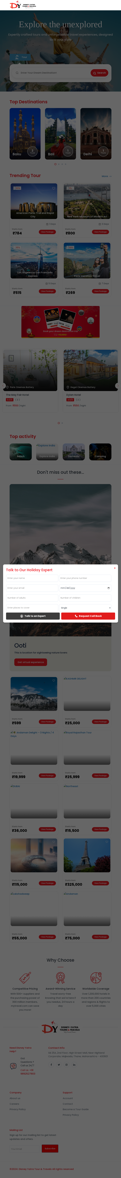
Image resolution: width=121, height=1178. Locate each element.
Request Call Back (90, 616)
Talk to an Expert (35, 616)
